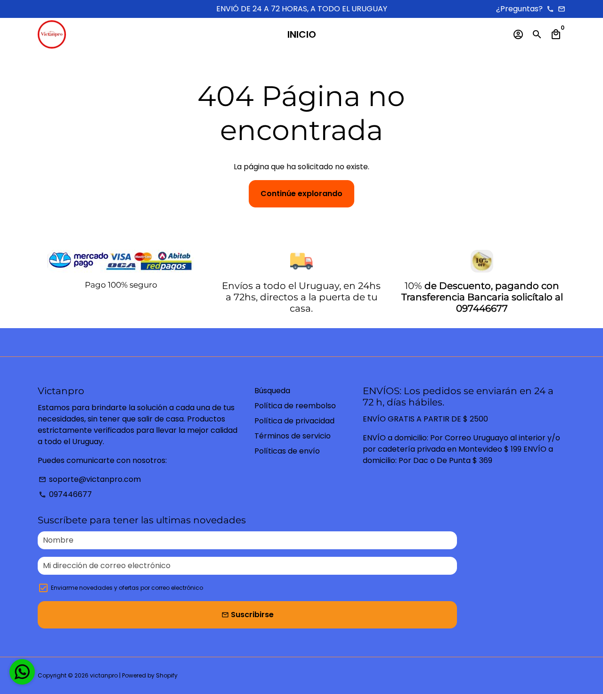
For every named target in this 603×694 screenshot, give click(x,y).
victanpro (104, 675)
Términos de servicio (292, 435)
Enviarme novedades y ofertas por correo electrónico (127, 588)
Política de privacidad (294, 420)
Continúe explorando (301, 193)
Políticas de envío (287, 451)
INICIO (301, 34)
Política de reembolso (295, 405)
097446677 (65, 494)
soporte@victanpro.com (90, 479)
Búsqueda (272, 390)
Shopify (167, 675)
